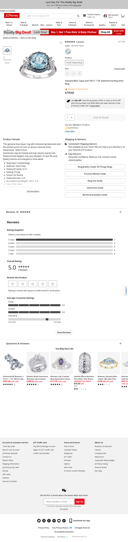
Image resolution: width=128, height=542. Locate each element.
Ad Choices (61, 537)
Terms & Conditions (48, 537)
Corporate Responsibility (104, 460)
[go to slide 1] (59, 8)
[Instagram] (44, 520)
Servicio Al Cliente (9, 481)
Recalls (5, 471)
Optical (67, 464)
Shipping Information (10, 464)
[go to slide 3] (63, 8)
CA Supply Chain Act (82, 528)
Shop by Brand (101, 467)
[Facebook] (49, 520)
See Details (64, 509)
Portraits (67, 460)
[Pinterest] (54, 520)
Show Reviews (64, 332)
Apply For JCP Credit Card (43, 450)
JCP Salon (68, 457)
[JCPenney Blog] (64, 520)
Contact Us (7, 457)
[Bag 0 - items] (122, 15)
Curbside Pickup (70, 450)
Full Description (33, 191)
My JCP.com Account (10, 450)
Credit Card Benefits (41, 453)
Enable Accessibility (8, 10)
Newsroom (99, 457)
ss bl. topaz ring (74, 62)
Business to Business (103, 446)
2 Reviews (80, 42)
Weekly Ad (68, 453)
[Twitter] (39, 520)
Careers (98, 450)
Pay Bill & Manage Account (44, 446)
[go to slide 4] (65, 8)
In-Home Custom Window (74, 471)
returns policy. (75, 160)
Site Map (98, 471)
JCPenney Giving (101, 464)
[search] (79, 15)
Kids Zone (68, 467)
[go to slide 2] (61, 8)
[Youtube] (59, 520)
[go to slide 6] (70, 8)
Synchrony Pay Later (10, 467)
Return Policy (7, 460)
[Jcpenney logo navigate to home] (12, 15)
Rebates (5, 478)
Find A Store (69, 446)
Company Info (100, 453)
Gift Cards (6, 474)
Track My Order (8, 446)
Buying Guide (119, 68)
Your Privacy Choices (60, 528)
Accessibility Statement (64, 532)
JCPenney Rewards (10, 453)
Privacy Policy (43, 528)
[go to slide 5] (67, 8)
